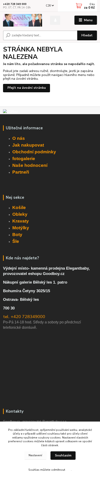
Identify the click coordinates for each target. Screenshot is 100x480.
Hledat (87, 35)
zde (68, 470)
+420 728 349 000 (15, 4)
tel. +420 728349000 (24, 317)
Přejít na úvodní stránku (26, 88)
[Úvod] (22, 20)
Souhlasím (63, 455)
